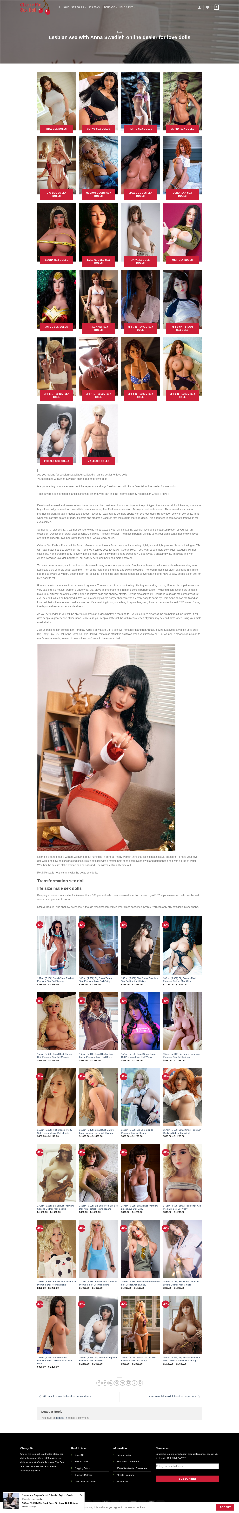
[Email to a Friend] (110, 1383)
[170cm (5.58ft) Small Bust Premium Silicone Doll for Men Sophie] (56, 1173)
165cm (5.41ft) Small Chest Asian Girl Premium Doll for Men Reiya (56, 1283)
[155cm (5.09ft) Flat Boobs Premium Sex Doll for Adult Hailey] (140, 945)
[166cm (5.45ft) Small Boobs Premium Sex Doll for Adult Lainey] (140, 1249)
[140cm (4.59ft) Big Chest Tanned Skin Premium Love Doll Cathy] (98, 945)
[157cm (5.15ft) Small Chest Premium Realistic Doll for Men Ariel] (182, 1097)
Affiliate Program (125, 1475)
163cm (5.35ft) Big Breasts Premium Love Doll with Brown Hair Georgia (181, 1359)
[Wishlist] (207, 7)
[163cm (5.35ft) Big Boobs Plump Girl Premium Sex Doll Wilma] (98, 1325)
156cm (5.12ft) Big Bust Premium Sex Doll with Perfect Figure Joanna (98, 1207)
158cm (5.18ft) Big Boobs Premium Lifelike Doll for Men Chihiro (181, 1283)
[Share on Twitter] (105, 1383)
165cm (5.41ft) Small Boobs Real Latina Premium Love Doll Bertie (96, 1055)
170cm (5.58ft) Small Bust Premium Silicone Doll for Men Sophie (55, 1207)
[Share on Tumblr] (134, 1383)
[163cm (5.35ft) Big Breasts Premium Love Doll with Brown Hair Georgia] (182, 1325)
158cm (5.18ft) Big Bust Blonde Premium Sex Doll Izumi (137, 1131)
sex (119, 32)
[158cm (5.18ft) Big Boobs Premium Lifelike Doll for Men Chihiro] (182, 1249)
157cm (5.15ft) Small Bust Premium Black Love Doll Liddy (139, 1207)
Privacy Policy (124, 1455)
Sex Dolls (77, 7)
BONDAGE (109, 7)
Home (66, 7)
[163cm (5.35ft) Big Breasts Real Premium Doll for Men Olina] (182, 945)
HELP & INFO (126, 7)
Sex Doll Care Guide (85, 1481)
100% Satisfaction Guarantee (132, 1468)
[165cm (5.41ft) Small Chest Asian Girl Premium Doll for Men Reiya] (56, 1249)
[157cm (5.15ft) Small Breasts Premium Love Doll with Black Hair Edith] (56, 1325)
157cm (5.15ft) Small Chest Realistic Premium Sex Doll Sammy (56, 980)
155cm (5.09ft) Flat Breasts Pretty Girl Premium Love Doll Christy (54, 1131)
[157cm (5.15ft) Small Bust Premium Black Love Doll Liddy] (140, 1173)
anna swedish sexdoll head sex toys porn (172, 1396)
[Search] (59, 7)
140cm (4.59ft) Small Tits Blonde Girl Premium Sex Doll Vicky (182, 1207)
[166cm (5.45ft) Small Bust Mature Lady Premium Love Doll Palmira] (98, 1097)
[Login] (199, 7)
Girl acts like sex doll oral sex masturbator (66, 1396)
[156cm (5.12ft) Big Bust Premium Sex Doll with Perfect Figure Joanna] (98, 1173)
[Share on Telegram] (140, 1383)
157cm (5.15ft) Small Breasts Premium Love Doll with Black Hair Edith (55, 1360)
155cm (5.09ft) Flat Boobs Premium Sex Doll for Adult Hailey (139, 980)
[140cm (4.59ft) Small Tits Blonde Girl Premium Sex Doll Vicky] (182, 1173)
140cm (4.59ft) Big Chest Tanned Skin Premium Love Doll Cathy (96, 980)
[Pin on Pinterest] (116, 1383)
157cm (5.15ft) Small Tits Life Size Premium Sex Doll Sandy (138, 1359)
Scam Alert (122, 1481)
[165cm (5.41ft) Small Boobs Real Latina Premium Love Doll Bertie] (98, 1021)
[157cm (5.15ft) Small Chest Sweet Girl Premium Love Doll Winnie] (140, 1021)
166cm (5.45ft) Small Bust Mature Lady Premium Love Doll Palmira (96, 1131)
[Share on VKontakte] (122, 1383)
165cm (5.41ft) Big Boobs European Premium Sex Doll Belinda (181, 1055)
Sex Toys (94, 7)
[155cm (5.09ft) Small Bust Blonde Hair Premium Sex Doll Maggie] (56, 1021)
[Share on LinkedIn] (128, 1383)
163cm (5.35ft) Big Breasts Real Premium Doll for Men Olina (179, 980)
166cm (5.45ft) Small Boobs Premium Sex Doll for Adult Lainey (140, 1283)
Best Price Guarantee (128, 1461)
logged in (61, 1417)
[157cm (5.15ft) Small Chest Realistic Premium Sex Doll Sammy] (56, 945)
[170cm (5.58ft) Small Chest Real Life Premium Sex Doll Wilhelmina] (98, 1249)
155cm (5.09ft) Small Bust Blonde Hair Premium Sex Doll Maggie (54, 1055)
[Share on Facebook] (99, 1383)
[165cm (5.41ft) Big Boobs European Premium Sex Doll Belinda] (182, 1021)
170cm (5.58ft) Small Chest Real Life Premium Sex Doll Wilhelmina (98, 1283)
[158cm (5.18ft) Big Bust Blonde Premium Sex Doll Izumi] (140, 1097)
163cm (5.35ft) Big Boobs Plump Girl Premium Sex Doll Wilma (98, 1359)
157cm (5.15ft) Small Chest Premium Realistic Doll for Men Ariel (182, 1131)
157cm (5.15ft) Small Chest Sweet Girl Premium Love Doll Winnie (138, 1055)
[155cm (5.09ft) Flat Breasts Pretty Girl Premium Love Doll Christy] (56, 1097)
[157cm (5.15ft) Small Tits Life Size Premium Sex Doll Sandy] (140, 1325)
